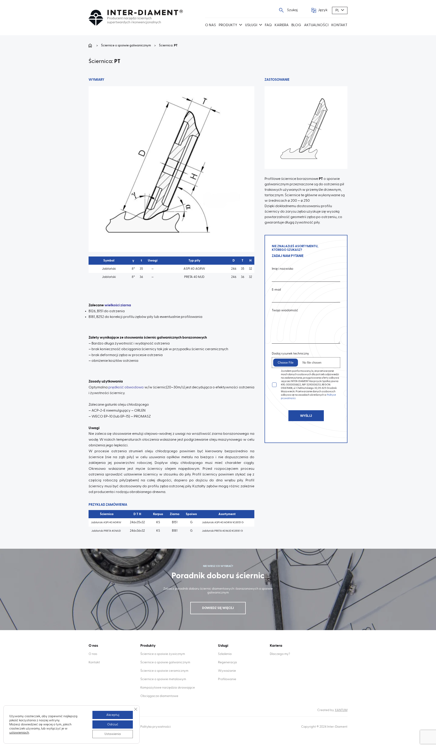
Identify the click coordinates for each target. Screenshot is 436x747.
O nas (210, 25)
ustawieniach (19, 732)
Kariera (282, 25)
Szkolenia (225, 654)
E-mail (276, 289)
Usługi (251, 25)
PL (337, 10)
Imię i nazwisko (282, 268)
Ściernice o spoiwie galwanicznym (126, 45)
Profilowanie (227, 679)
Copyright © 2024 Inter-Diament (324, 726)
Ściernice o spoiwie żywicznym (162, 654)
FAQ (268, 25)
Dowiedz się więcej (218, 608)
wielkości (112, 305)
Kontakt (339, 25)
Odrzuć (112, 724)
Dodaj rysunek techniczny (290, 353)
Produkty (228, 25)
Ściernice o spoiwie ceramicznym (164, 670)
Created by (332, 710)
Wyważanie (227, 670)
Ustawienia (112, 734)
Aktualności (316, 25)
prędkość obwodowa (126, 387)
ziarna (125, 305)
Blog (296, 25)
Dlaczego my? (280, 654)
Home (91, 45)
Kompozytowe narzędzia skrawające (167, 687)
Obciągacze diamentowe (159, 696)
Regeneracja (227, 662)
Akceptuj (112, 715)
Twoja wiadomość (285, 310)
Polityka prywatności (155, 726)
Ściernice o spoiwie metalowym (163, 679)
